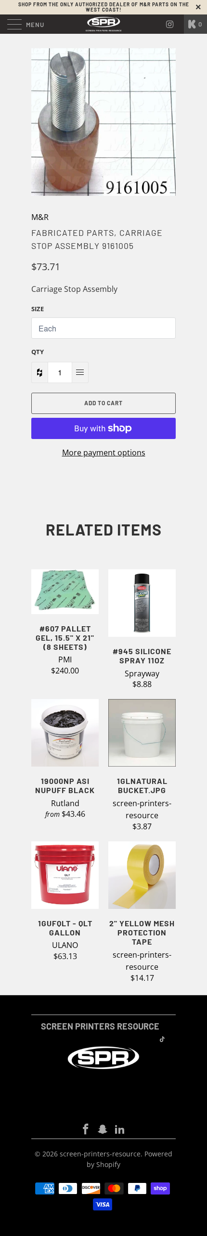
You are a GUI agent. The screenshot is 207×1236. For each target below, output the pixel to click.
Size (37, 308)
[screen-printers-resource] (103, 24)
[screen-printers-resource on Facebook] (85, 1130)
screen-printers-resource (100, 1153)
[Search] (173, 24)
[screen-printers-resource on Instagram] (103, 1130)
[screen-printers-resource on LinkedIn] (120, 1130)
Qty (37, 351)
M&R (40, 217)
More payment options (103, 452)
